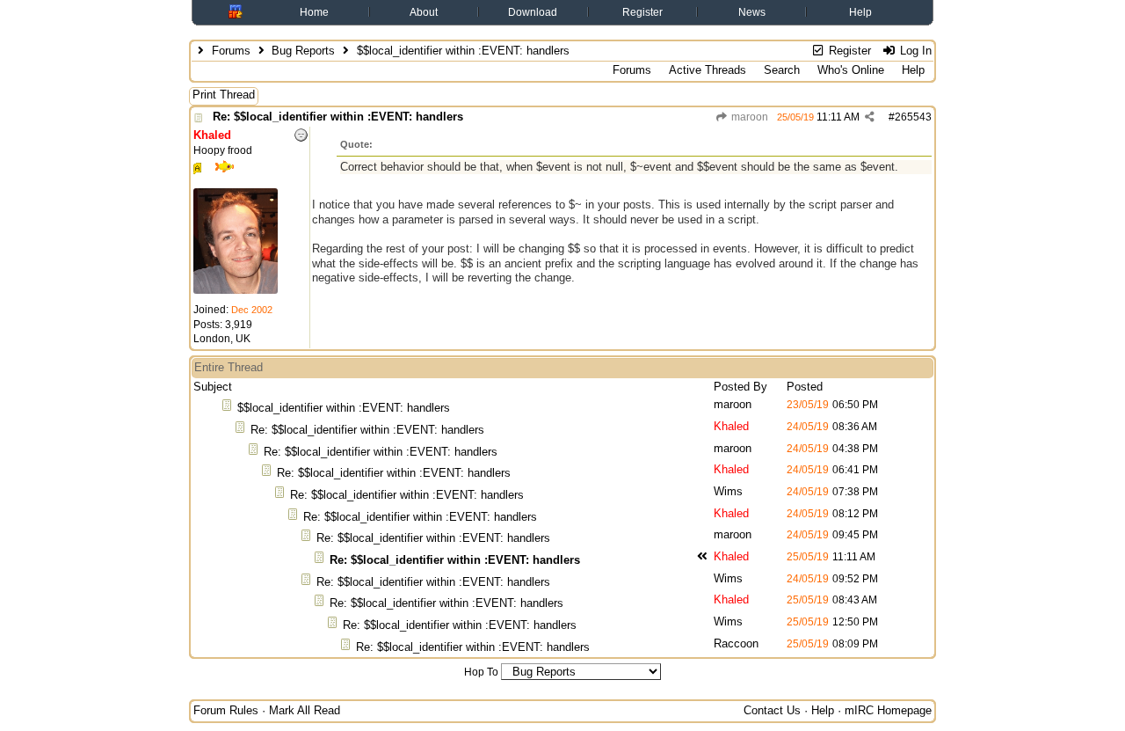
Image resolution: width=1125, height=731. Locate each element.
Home (314, 12)
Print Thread (223, 94)
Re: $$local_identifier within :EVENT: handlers (338, 116)
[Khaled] (235, 290)
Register (642, 12)
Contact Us (772, 710)
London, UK (221, 339)
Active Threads (707, 70)
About (424, 12)
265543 (913, 117)
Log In (914, 50)
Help (860, 12)
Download (532, 12)
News (752, 12)
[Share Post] (870, 117)
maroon (748, 117)
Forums (231, 50)
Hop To (481, 672)
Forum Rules (225, 710)
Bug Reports (303, 50)
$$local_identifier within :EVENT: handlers (343, 407)
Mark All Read (304, 710)
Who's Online (850, 70)
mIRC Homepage (888, 710)
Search (782, 70)
